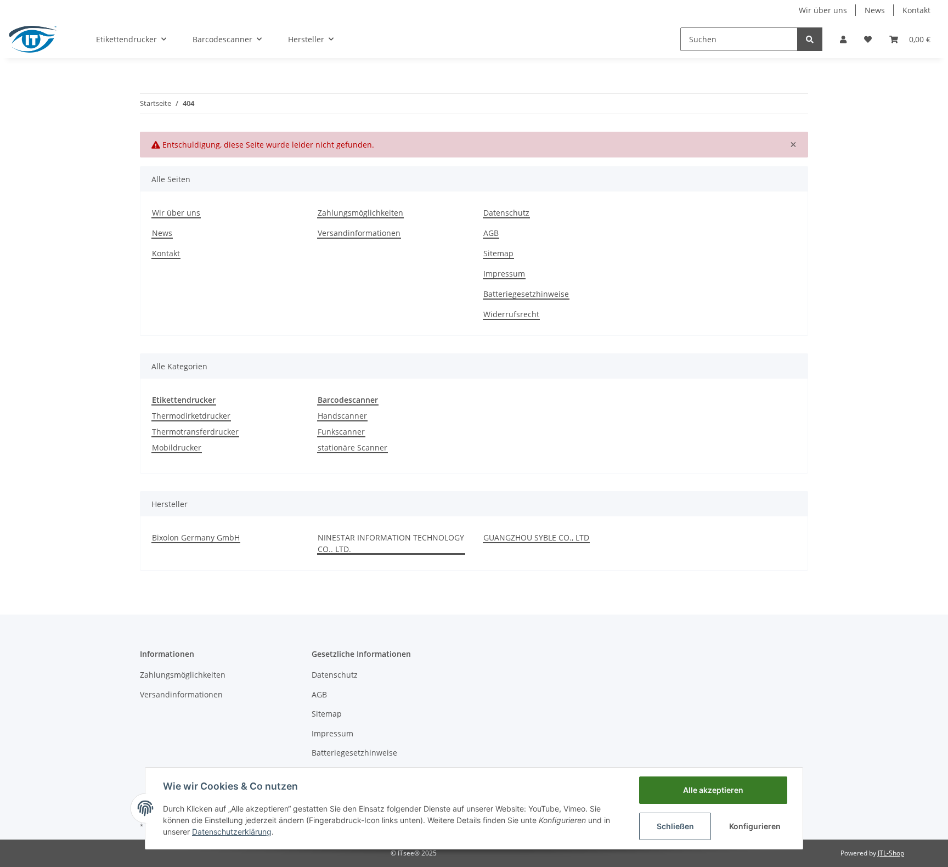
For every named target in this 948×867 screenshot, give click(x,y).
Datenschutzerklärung (232, 831)
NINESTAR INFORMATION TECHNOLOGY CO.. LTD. (391, 543)
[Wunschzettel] (868, 39)
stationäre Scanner (352, 447)
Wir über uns (823, 10)
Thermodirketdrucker (191, 415)
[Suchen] (809, 39)
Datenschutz (506, 212)
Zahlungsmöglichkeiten (360, 212)
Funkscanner (341, 431)
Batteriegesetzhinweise (526, 294)
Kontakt (916, 10)
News (875, 10)
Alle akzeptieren (713, 790)
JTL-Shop (891, 853)
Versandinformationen (359, 233)
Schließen (675, 826)
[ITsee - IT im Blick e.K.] (33, 39)
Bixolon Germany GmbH (196, 537)
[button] (843, 39)
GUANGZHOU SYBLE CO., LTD (536, 537)
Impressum (504, 273)
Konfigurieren (755, 826)
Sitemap (498, 253)
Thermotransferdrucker (195, 431)
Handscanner (342, 415)
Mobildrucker (176, 447)
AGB (491, 233)
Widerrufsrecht (511, 314)
